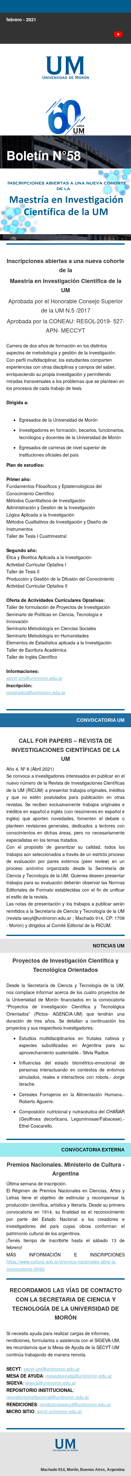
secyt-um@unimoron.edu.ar (34, 678)
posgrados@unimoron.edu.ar (36, 692)
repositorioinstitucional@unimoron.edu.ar (47, 1397)
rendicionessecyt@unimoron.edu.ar (75, 1404)
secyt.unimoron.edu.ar (59, 1411)
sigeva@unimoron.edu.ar (50, 1383)
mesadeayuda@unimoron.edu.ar (78, 1376)
